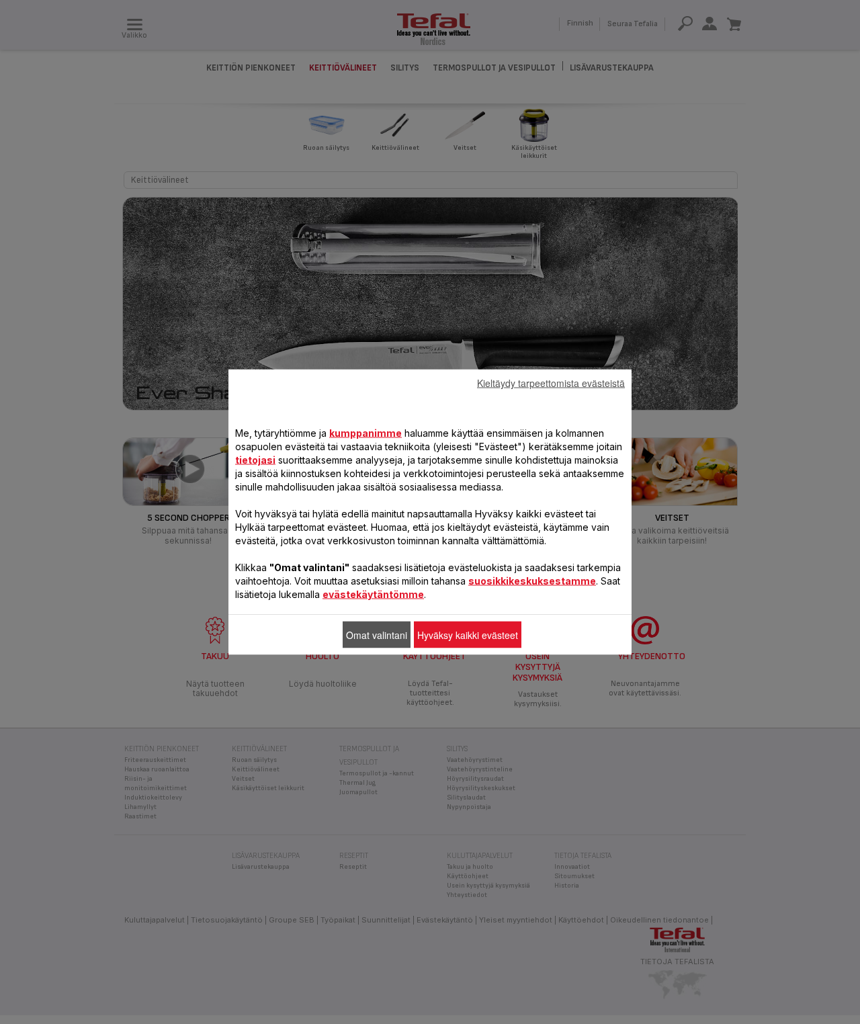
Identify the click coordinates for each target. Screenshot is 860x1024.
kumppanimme (365, 433)
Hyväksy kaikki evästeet (467, 635)
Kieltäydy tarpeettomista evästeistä (551, 383)
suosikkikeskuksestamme (532, 581)
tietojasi (255, 460)
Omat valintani (376, 635)
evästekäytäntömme (373, 594)
